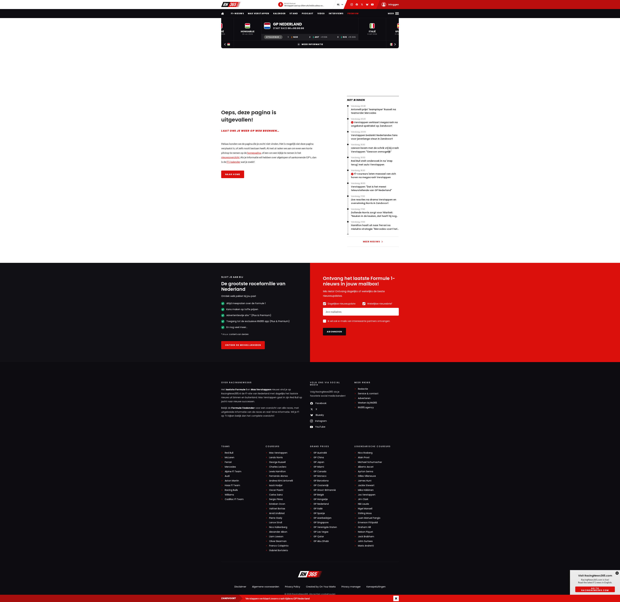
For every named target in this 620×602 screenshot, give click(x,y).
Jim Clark (363, 499)
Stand (293, 13)
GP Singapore (321, 522)
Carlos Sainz (276, 494)
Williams (229, 494)
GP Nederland (321, 504)
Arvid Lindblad (276, 513)
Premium (353, 13)
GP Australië (320, 452)
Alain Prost (364, 457)
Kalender (279, 13)
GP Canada (320, 471)
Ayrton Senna (365, 471)
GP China (319, 457)
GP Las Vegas (321, 532)
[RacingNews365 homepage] (222, 13)
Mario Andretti (366, 545)
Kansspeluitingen (376, 586)
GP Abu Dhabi (321, 541)
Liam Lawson (276, 536)
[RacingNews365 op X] (362, 4)
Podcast (307, 13)
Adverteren (364, 398)
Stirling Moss (365, 513)
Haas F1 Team (232, 485)
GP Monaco (320, 476)
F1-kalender (233, 161)
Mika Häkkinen (366, 490)
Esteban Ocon (277, 504)
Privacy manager (351, 586)
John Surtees (365, 541)
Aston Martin (232, 480)
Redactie (363, 389)
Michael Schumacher (370, 462)
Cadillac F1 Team (234, 499)
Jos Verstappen (366, 494)
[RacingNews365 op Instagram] (351, 4)
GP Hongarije (321, 499)
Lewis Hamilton (277, 471)
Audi (227, 476)
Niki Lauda (363, 504)
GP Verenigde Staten (325, 527)
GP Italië (318, 508)
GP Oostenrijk (321, 485)
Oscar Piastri (276, 490)
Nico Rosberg (365, 452)
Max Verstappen (258, 13)
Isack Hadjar (276, 485)
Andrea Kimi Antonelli (281, 480)
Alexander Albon (278, 532)
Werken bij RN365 (367, 402)
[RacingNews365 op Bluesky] (367, 4)
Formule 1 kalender (243, 408)
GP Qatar (319, 536)
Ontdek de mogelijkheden (243, 345)
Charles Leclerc (277, 466)
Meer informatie (312, 44)
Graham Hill (364, 527)
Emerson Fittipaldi (368, 522)
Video (321, 13)
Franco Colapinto (279, 545)
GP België (319, 494)
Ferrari (228, 462)
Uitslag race (272, 37)
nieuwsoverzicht (230, 157)
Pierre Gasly (275, 518)
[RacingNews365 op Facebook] (356, 4)
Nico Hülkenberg (278, 527)
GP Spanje (319, 513)
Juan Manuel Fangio (369, 518)
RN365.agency (366, 407)
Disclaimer (240, 586)
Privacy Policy (292, 586)
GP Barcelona (321, 480)
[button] (247, 29)
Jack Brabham (366, 536)
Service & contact (368, 393)
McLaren (229, 457)
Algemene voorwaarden (265, 586)
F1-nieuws (237, 13)
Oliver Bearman (278, 541)
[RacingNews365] (231, 4)
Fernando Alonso (278, 476)
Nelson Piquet (365, 532)
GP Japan (319, 462)
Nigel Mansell (365, 508)
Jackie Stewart (366, 485)
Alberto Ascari (365, 466)
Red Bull (229, 452)
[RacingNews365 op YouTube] (372, 4)
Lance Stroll (275, 522)
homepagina (254, 152)
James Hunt (365, 480)
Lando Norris (276, 457)
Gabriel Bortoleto (278, 550)
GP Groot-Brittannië (325, 490)
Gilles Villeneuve (367, 476)
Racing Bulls (231, 490)
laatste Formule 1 (236, 389)
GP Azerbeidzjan (322, 518)
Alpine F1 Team (233, 471)
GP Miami (319, 466)
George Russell (277, 462)
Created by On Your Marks (321, 586)
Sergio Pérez (276, 499)
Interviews (336, 13)
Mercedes (230, 466)
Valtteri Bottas (277, 508)
